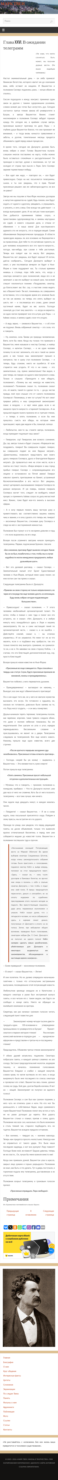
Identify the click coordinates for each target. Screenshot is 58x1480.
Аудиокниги (8, 1407)
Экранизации (9, 1389)
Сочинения (8, 1385)
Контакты (7, 1430)
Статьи (6, 1425)
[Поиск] (51, 21)
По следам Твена (11, 1394)
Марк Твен (13, 3)
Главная (6, 1358)
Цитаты (6, 1380)
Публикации (8, 1412)
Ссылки (6, 1421)
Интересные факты (12, 1376)
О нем (6, 1367)
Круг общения (9, 1371)
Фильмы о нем (10, 1403)
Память (6, 1398)
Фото (5, 1416)
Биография (8, 1362)
